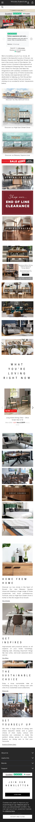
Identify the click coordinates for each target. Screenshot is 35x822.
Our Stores (6, 601)
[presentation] (2, 407)
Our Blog (5, 658)
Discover (5, 691)
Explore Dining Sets (9, 744)
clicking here (10, 811)
